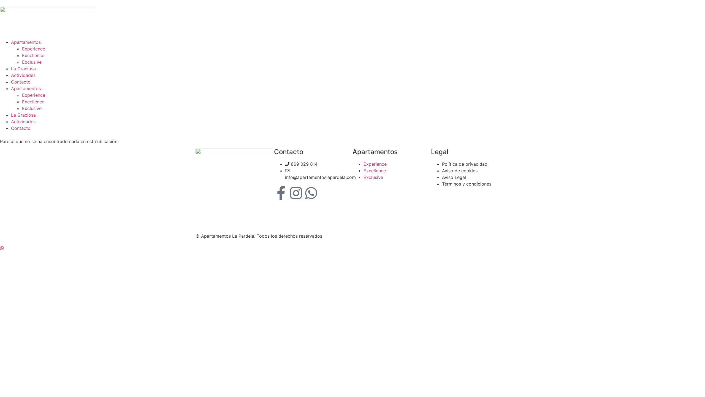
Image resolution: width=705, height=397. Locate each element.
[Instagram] (296, 193)
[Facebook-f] (281, 193)
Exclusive (32, 62)
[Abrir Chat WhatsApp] (2, 248)
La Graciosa (23, 68)
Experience (33, 49)
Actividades (23, 75)
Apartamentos (26, 42)
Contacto (21, 82)
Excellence (33, 55)
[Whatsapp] (311, 193)
